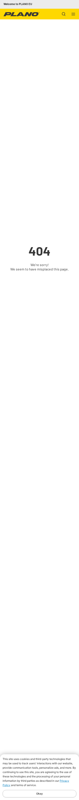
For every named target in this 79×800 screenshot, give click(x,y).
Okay (39, 793)
